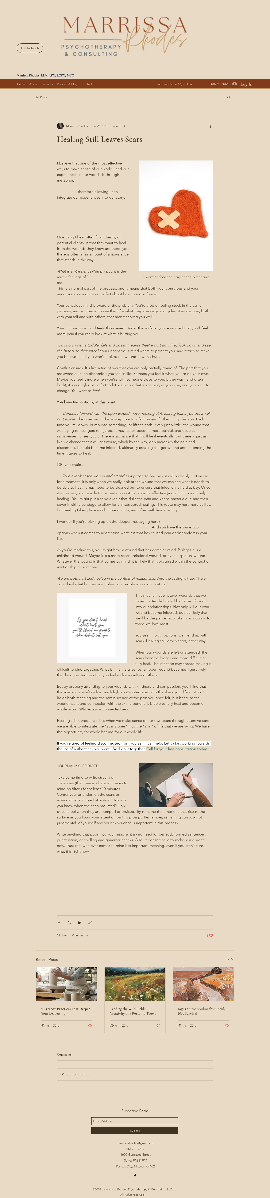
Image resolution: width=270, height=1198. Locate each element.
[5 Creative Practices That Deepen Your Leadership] (66, 984)
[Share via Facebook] (59, 922)
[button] (229, 97)
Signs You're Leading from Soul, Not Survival (201, 1011)
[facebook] (135, 1176)
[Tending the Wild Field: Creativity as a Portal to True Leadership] (135, 984)
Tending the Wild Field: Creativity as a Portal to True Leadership (132, 1011)
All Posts (41, 97)
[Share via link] (90, 922)
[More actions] (210, 125)
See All (229, 959)
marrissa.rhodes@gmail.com (175, 84)
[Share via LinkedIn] (80, 922)
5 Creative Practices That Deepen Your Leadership (65, 1011)
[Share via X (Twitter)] (69, 922)
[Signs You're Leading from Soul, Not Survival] (203, 984)
